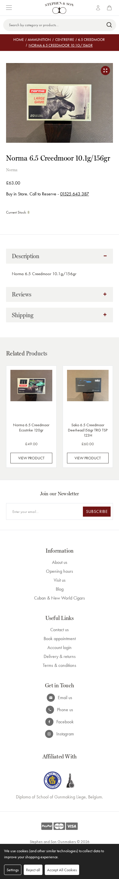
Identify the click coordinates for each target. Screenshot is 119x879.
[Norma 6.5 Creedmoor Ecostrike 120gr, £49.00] (31, 393)
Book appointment (60, 639)
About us (59, 562)
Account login (59, 647)
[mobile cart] (110, 8)
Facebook (65, 722)
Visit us (60, 580)
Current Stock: (17, 212)
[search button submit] (109, 25)
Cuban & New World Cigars (59, 598)
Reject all (33, 869)
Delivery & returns (60, 656)
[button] (59, 256)
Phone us (65, 710)
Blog (60, 589)
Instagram (65, 734)
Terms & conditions (59, 665)
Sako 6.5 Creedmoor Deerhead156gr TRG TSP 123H (87, 430)
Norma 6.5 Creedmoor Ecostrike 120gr (31, 427)
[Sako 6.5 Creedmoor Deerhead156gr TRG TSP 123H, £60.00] (88, 393)
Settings (13, 869)
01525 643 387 (74, 194)
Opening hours (59, 571)
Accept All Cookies (62, 869)
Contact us (59, 630)
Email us (65, 698)
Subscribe (96, 511)
